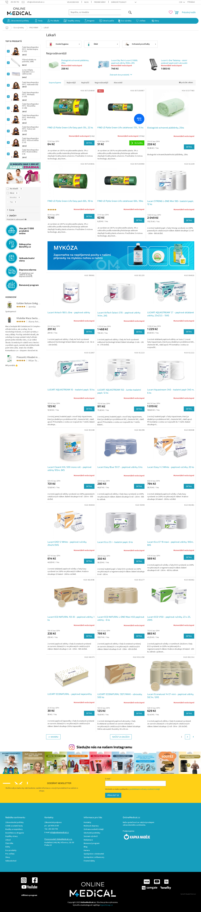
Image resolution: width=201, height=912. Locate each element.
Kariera (87, 850)
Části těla (9, 843)
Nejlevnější (71, 82)
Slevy (7, 857)
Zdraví (8, 840)
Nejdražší (85, 82)
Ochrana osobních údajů (93, 829)
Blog (86, 2)
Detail (89, 143)
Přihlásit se (113, 795)
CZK (181, 2)
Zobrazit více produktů (119, 74)
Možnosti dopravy (91, 826)
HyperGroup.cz (106, 905)
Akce (13, 193)
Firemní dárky (100, 2)
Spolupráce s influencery (94, 857)
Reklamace (88, 840)
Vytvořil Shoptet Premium (188, 894)
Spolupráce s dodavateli (94, 854)
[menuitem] (18, 20)
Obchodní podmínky (92, 833)
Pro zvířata (9, 854)
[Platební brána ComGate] (156, 884)
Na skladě (16, 188)
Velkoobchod (73, 2)
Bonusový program (91, 843)
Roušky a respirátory (14, 829)
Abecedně (118, 82)
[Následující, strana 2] (187, 736)
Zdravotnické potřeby (14, 822)
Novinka (15, 197)
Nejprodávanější (101, 82)
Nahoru (54, 737)
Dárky (7, 847)
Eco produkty (10, 850)
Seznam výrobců (91, 836)
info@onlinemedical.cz (59, 832)
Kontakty (87, 822)
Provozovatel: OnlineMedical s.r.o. (58, 839)
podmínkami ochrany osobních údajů (145, 789)
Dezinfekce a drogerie (14, 833)
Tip (13, 202)
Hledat (126, 12)
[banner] (121, 255)
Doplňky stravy (11, 836)
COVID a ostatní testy (14, 826)
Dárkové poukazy (118, 2)
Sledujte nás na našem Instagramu (104, 747)
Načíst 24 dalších (120, 737)
